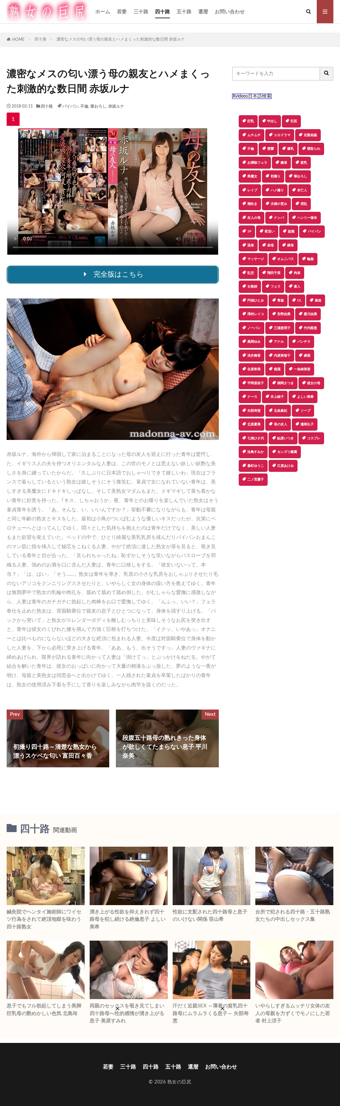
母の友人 (280, 424)
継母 (290, 245)
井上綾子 (277, 396)
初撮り (276, 176)
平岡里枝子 (255, 383)
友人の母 (254, 217)
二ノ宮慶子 (255, 479)
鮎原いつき (285, 438)
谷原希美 (254, 369)
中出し (272, 121)
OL (299, 300)
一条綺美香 (302, 369)
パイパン (70, 106)
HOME (18, 40)
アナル (279, 341)
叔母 (270, 245)
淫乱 (303, 204)
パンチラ (303, 341)
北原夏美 (254, 424)
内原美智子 (282, 355)
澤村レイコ (255, 314)
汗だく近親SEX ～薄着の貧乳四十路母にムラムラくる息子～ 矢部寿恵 (211, 1013)
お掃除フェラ (257, 162)
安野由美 (284, 314)
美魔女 (252, 176)
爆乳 (290, 148)
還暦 (203, 11)
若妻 (122, 11)
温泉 (250, 245)
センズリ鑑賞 (287, 452)
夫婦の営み (279, 204)
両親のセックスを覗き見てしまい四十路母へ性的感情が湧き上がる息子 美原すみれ (127, 1013)
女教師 (252, 286)
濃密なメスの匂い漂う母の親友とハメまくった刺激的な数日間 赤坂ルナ (120, 39)
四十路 (162, 11)
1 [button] (13, 119)
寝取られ (313, 148)
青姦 (280, 300)
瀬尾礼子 (307, 424)
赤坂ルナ (116, 106)
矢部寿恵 (254, 410)
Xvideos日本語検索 (251, 96)
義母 (284, 162)
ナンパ (279, 217)
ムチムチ (254, 135)
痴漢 (277, 369)
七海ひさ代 (255, 438)
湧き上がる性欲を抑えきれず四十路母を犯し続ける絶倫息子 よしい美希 (128, 919)
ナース (252, 396)
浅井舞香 (254, 355)
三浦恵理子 (282, 328)
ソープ (305, 410)
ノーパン (254, 328)
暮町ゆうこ (255, 466)
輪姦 (310, 259)
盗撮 (291, 231)
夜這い (270, 231)
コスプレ (313, 438)
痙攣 (270, 148)
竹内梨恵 (310, 328)
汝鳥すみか (255, 452)
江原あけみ (285, 466)
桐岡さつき (285, 383)
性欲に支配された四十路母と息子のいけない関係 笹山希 (210, 915)
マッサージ (255, 259)
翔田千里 (274, 273)
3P (249, 231)
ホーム (102, 11)
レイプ (252, 190)
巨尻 (294, 121)
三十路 (140, 11)
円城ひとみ (255, 300)
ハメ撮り (277, 190)
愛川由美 (310, 314)
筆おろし (98, 106)
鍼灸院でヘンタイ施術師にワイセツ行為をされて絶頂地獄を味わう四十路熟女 (44, 919)
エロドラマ (282, 135)
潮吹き (252, 204)
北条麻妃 (280, 410)
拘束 (297, 273)
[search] (326, 74)
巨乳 (250, 121)
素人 (297, 286)
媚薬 (307, 355)
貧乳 (303, 162)
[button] (237, 509)
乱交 (250, 273)
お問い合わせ (230, 11)
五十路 (184, 11)
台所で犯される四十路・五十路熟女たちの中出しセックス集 (292, 915)
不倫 (84, 106)
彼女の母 (313, 383)
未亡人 (302, 190)
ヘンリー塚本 (307, 217)
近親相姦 (310, 135)
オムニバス (285, 259)
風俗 (318, 300)
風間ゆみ (254, 341)
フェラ (276, 286)
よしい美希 (305, 396)
